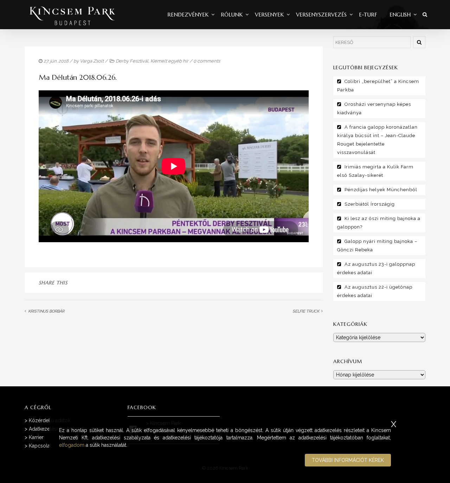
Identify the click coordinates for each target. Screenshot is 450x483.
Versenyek (269, 14)
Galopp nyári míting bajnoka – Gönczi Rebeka (377, 245)
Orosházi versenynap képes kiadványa (374, 108)
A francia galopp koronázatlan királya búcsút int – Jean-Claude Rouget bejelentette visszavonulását (377, 139)
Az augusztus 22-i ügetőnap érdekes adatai (374, 291)
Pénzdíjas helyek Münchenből (381, 189)
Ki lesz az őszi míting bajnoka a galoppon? (378, 223)
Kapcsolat (40, 446)
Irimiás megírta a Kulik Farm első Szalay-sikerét (375, 171)
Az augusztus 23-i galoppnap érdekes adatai (376, 268)
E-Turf (368, 14)
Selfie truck (305, 311)
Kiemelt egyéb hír (169, 61)
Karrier (36, 437)
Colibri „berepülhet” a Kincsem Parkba (378, 85)
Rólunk (232, 14)
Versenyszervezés (321, 14)
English (400, 14)
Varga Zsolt (92, 61)
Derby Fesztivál (132, 61)
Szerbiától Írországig (370, 204)
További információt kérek (348, 460)
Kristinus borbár (46, 311)
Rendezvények (187, 14)
